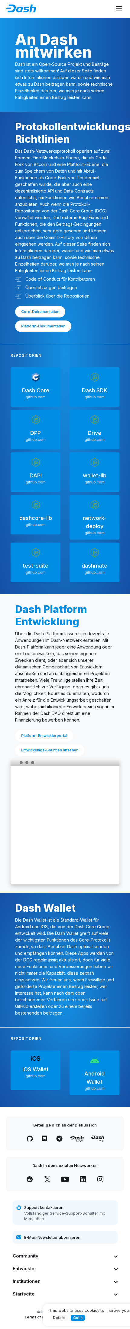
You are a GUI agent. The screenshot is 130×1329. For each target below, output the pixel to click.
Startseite (24, 1294)
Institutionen (27, 1281)
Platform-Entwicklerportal (44, 735)
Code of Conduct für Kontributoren (59, 279)
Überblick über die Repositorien (56, 295)
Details (59, 1317)
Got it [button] (78, 1317)
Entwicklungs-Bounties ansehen (49, 750)
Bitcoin (40, 164)
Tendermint (88, 177)
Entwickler (24, 1268)
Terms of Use (36, 1317)
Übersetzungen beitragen (50, 287)
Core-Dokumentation (40, 311)
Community (25, 1256)
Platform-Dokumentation (43, 326)
